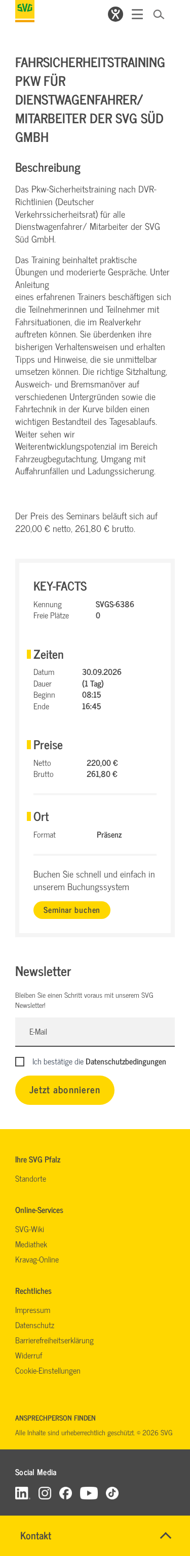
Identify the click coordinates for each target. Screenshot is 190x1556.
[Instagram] (45, 1492)
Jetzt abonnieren (64, 1089)
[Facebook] (65, 1492)
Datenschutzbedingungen (126, 1060)
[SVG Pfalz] (24, 11)
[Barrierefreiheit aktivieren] (115, 14)
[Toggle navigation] (137, 14)
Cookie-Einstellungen (48, 1370)
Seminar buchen (72, 909)
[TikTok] (112, 1492)
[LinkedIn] (22, 1492)
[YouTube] (89, 1492)
